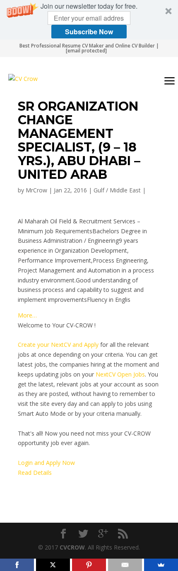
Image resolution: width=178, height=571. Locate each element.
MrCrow (36, 190)
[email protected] (86, 50)
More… (27, 315)
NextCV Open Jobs (120, 374)
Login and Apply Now (46, 463)
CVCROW (72, 547)
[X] (53, 565)
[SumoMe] (161, 565)
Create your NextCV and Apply (58, 344)
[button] (89, 20)
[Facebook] (17, 565)
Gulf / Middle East (117, 190)
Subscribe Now (89, 31)
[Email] (125, 565)
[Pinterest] (89, 565)
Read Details (35, 472)
